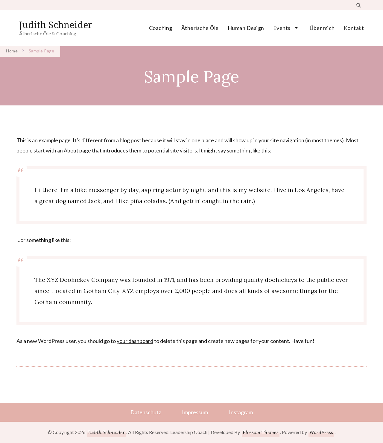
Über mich (322, 28)
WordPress (321, 432)
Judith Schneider (55, 25)
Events (282, 28)
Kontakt (354, 28)
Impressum (195, 412)
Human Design (246, 28)
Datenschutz (145, 412)
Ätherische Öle (200, 28)
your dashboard (135, 341)
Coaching (160, 28)
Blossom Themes (261, 432)
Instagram (241, 412)
